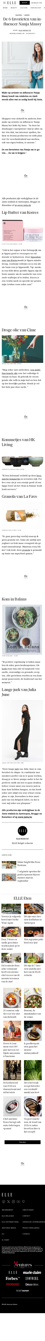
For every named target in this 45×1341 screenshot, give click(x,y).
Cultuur (23, 8)
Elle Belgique (8, 1216)
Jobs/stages (28, 1210)
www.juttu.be (24, 205)
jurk (16, 768)
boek (4, 668)
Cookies (26, 1234)
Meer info (18, 1253)
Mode (5, 8)
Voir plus (22, 1142)
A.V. (3, 1234)
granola (26, 549)
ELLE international (10, 1222)
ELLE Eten (22, 898)
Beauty (14, 8)
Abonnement (7, 1210)
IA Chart (5, 1240)
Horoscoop (36, 8)
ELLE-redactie (25, 30)
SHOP (24, 2)
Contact (26, 1216)
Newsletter (36, 3)
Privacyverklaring (31, 1228)
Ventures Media (9, 1228)
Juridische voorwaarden (34, 1222)
